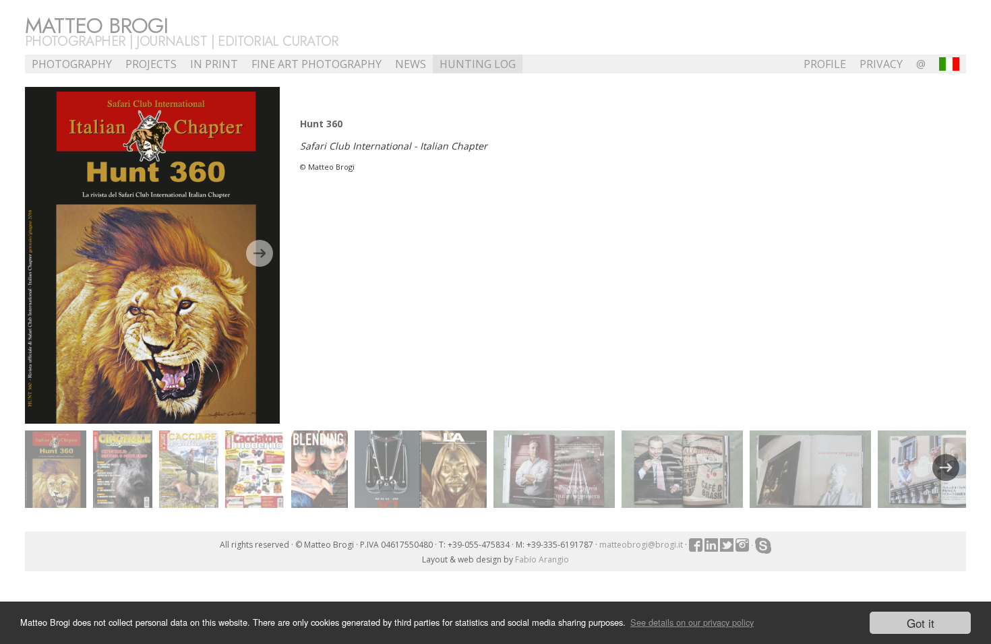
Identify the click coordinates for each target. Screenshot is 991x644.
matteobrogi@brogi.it (641, 544)
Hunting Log (478, 64)
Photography (72, 64)
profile (825, 64)
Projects (151, 64)
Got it (920, 622)
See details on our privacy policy (692, 622)
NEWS (410, 64)
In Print (214, 64)
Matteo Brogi (96, 25)
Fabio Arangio (542, 559)
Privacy (881, 64)
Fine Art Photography (316, 64)
